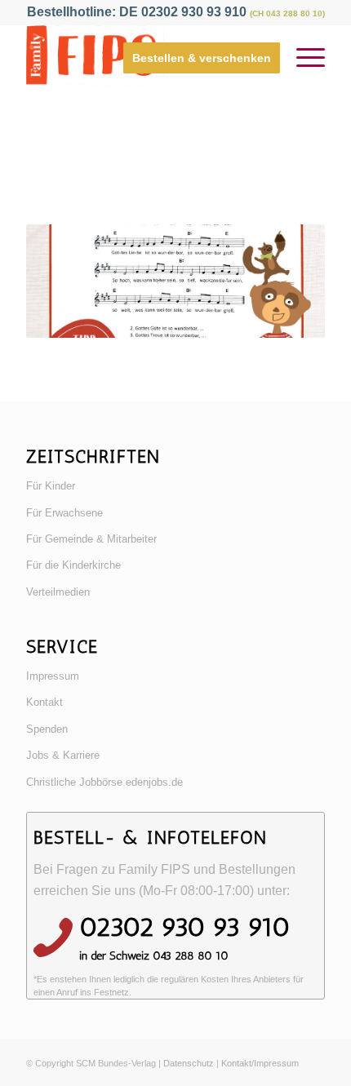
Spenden (47, 729)
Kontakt (44, 702)
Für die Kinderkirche (73, 565)
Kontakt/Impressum (260, 1063)
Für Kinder (50, 486)
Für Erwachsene (64, 513)
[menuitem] (193, 58)
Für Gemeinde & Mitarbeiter (91, 539)
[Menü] (302, 58)
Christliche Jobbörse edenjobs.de (104, 782)
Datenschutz (188, 1063)
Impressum (52, 676)
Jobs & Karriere (63, 755)
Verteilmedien (58, 592)
